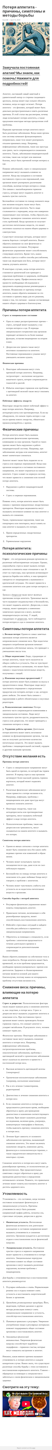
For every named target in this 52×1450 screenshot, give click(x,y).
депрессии (22, 618)
